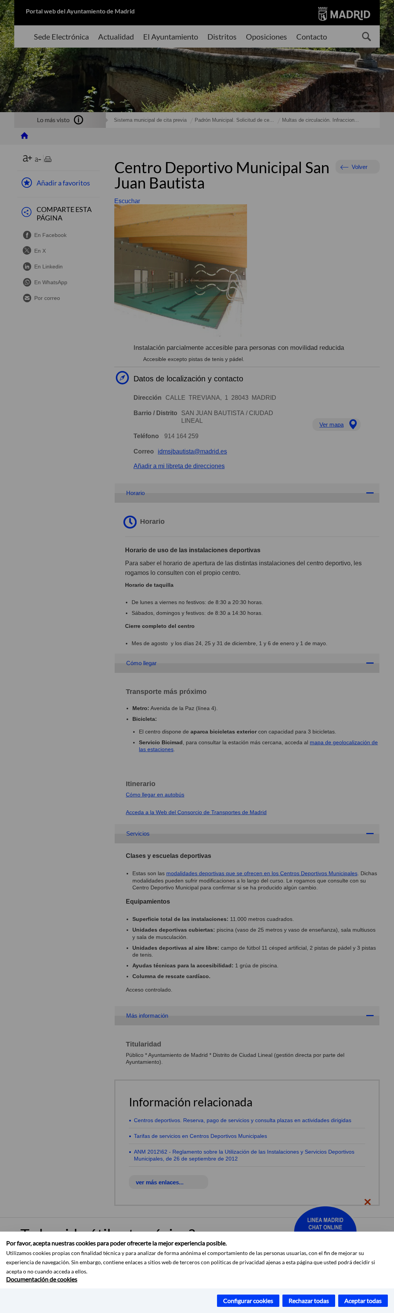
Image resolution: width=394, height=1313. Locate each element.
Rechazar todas (309, 1300)
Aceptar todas (363, 1300)
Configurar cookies (248, 1300)
